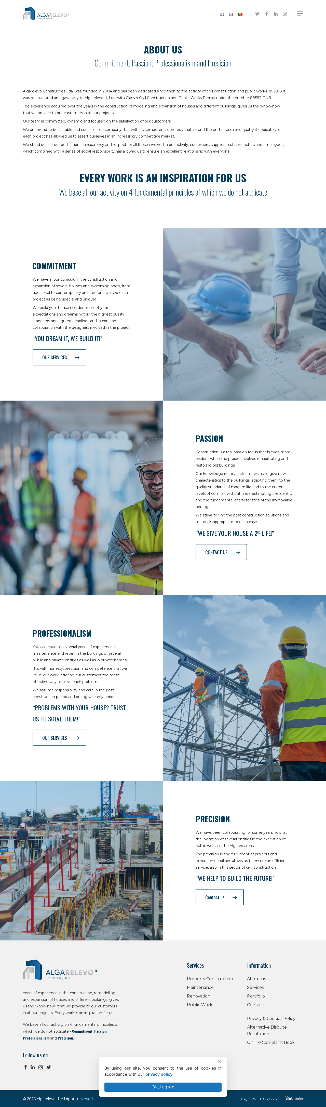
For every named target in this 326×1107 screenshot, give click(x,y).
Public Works (200, 1004)
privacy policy (159, 1074)
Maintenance (200, 987)
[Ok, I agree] (219, 1061)
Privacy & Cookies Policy (271, 1018)
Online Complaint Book (271, 1042)
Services (255, 987)
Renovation (198, 996)
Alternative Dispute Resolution (267, 1030)
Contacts (256, 1004)
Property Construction (210, 978)
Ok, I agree (163, 1087)
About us (256, 978)
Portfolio (256, 996)
